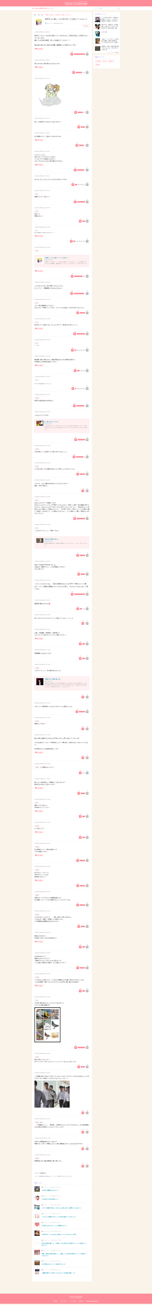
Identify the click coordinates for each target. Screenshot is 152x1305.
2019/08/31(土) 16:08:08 (44, 318)
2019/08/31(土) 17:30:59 (44, 717)
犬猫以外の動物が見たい (51, 539)
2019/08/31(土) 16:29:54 (44, 561)
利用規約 (81, 1301)
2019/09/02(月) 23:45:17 (44, 1072)
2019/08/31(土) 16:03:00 (44, 151)
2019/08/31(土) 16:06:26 (44, 247)
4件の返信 (40, 236)
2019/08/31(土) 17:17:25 (44, 703)
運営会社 (55, 1301)
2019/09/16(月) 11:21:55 (44, 1154)
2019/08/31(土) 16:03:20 (44, 190)
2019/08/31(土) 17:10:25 (44, 664)
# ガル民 (98, 61)
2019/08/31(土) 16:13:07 (44, 394)
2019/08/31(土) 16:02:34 (44, 133)
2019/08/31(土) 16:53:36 (44, 614)
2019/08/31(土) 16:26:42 (44, 496)
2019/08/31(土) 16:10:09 (44, 356)
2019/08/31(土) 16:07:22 (44, 299)
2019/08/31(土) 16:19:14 (44, 462)
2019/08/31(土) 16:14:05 (44, 411)
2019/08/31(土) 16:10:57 (44, 376)
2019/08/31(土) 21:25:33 (44, 996)
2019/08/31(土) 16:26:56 (44, 524)
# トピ (104, 61)
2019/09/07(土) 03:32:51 (44, 1118)
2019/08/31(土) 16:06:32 (44, 282)
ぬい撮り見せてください (51, 421)
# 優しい (111, 61)
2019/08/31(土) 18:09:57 (44, 891)
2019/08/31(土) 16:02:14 (44, 118)
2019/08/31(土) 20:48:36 (44, 952)
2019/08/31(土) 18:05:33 (44, 866)
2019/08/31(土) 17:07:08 (44, 649)
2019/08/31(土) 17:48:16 (44, 734)
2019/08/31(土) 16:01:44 (44, 78)
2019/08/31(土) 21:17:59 (44, 973)
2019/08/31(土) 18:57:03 (44, 932)
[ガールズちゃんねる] (34, 14)
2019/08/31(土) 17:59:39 (44, 822)
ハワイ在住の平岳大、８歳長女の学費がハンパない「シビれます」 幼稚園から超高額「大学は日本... (110, 19)
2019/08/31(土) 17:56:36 (44, 799)
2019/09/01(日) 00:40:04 (44, 1053)
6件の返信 (40, 49)
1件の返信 (40, 67)
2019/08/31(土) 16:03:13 (44, 176)
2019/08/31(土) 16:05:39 (44, 227)
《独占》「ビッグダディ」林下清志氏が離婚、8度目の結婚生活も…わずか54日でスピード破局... (109, 40)
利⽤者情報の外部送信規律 (92, 1301)
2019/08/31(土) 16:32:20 (44, 580)
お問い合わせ (63, 1301)
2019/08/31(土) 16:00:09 (44, 32)
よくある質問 (73, 1301)
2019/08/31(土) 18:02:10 (44, 843)
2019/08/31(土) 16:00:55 (44, 60)
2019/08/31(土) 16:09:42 (44, 339)
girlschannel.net (48, 259)
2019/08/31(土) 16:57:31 (44, 629)
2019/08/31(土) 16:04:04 (44, 207)
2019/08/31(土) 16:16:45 (44, 445)
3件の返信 (40, 140)
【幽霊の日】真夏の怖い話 (52, 679)
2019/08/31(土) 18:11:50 (44, 911)
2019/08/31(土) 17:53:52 (44, 778)
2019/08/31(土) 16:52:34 (44, 600)
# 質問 (97, 64)
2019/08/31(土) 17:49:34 (44, 763)
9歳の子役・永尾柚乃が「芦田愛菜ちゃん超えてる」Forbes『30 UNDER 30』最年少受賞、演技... (109, 26)
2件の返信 (40, 638)
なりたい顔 (104, 32)
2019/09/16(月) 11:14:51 (44, 1138)
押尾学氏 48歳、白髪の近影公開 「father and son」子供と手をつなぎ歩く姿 (110, 48)
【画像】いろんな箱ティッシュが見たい (56, 257)
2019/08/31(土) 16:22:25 (44, 480)
